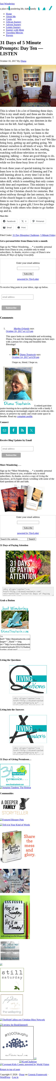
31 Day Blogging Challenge (26, 235)
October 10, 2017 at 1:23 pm (19, 331)
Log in (15, 1077)
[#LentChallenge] (28, 1061)
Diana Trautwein (28, 354)
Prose (21, 1074)
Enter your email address (28, 263)
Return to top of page (10, 1069)
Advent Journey (13, 24)
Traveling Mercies (14, 32)
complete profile (24, 416)
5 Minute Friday (48, 235)
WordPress (5, 1077)
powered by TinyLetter (28, 279)
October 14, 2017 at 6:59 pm (25, 357)
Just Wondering (7, 3)
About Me (11, 16)
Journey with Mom (15, 30)
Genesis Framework (37, 1074)
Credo (9, 19)
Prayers (9, 35)
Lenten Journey (13, 27)
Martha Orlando (21, 328)
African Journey (13, 22)
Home (9, 14)
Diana (23, 61)
